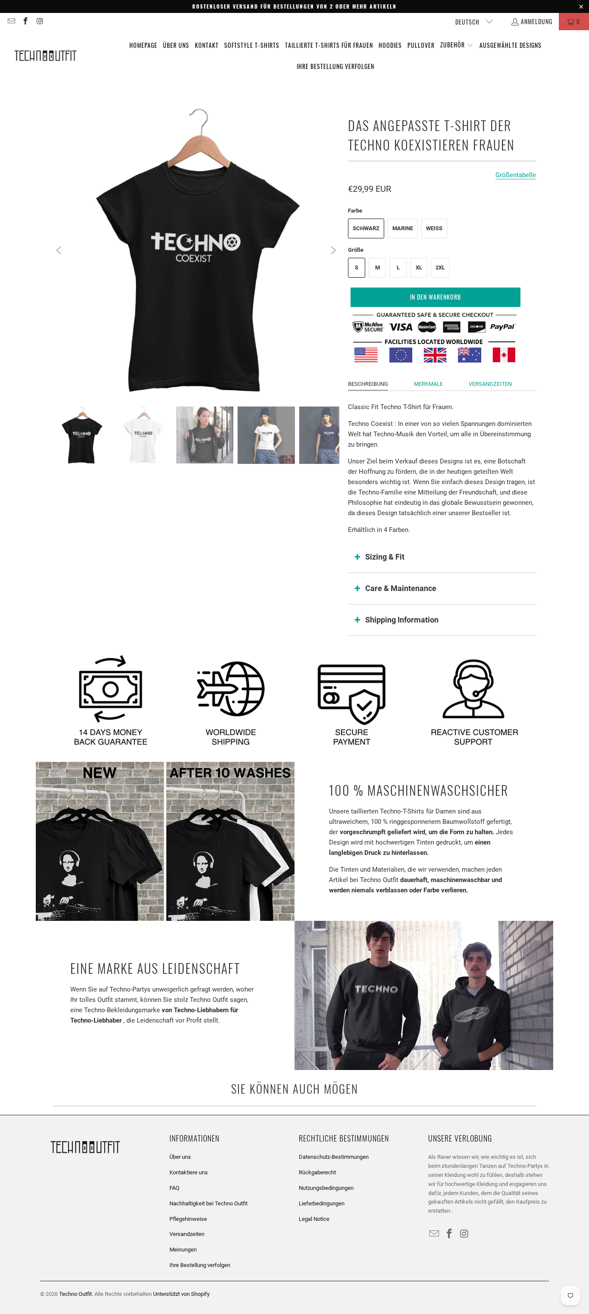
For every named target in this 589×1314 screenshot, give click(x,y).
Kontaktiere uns (188, 1172)
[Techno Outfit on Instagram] (39, 21)
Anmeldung (536, 21)
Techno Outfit (75, 1294)
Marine (402, 228)
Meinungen (183, 1249)
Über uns (180, 1157)
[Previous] (59, 250)
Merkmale (428, 384)
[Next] (333, 250)
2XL (440, 267)
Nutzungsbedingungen (326, 1188)
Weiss (434, 228)
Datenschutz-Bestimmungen (334, 1157)
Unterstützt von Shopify (181, 1294)
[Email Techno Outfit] (10, 21)
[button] (456, 45)
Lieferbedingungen (322, 1203)
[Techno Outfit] (45, 56)
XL (419, 267)
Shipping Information (402, 619)
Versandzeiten (490, 384)
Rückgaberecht (317, 1172)
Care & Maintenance (400, 588)
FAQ (174, 1188)
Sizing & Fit (384, 556)
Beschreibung (368, 384)
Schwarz (366, 228)
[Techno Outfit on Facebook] (25, 21)
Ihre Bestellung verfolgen (199, 1265)
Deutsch (468, 21)
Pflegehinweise (188, 1219)
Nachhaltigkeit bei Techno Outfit (208, 1203)
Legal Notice (314, 1219)
